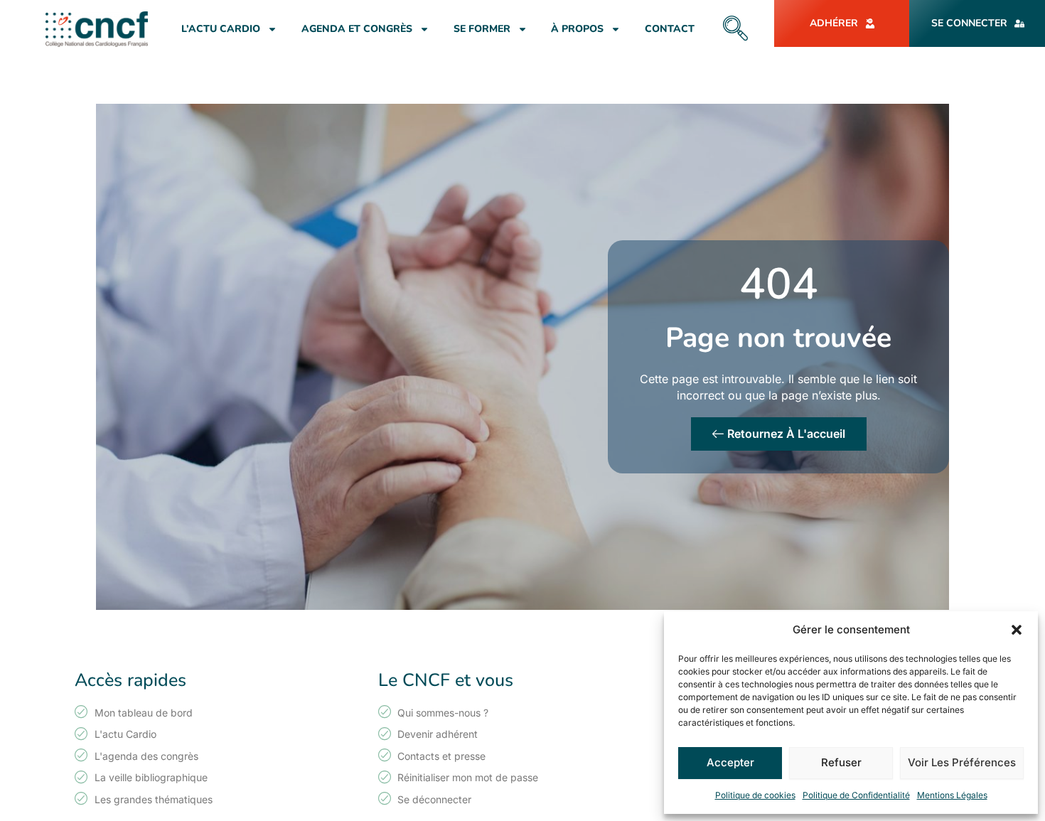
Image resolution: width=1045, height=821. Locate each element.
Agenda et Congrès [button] (356, 29)
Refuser (841, 762)
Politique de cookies (755, 795)
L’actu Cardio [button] (220, 29)
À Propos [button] (577, 29)
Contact (670, 29)
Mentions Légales (952, 795)
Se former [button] (482, 29)
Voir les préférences (962, 762)
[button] (1016, 630)
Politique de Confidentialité (856, 795)
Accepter (730, 762)
